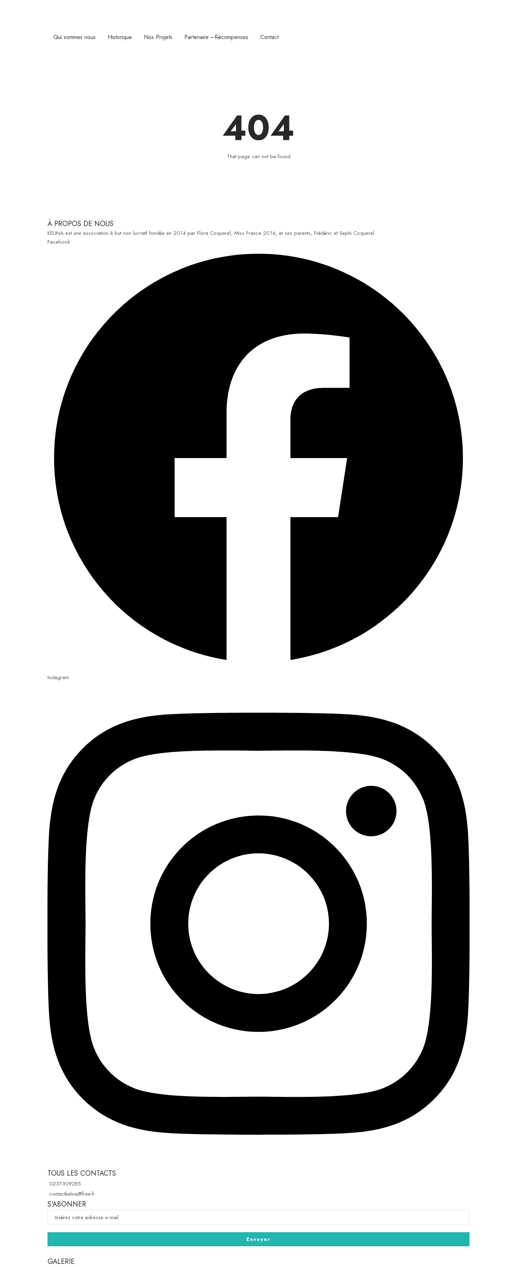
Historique (120, 37)
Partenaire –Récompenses (216, 37)
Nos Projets (158, 37)
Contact (269, 37)
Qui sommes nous (74, 37)
